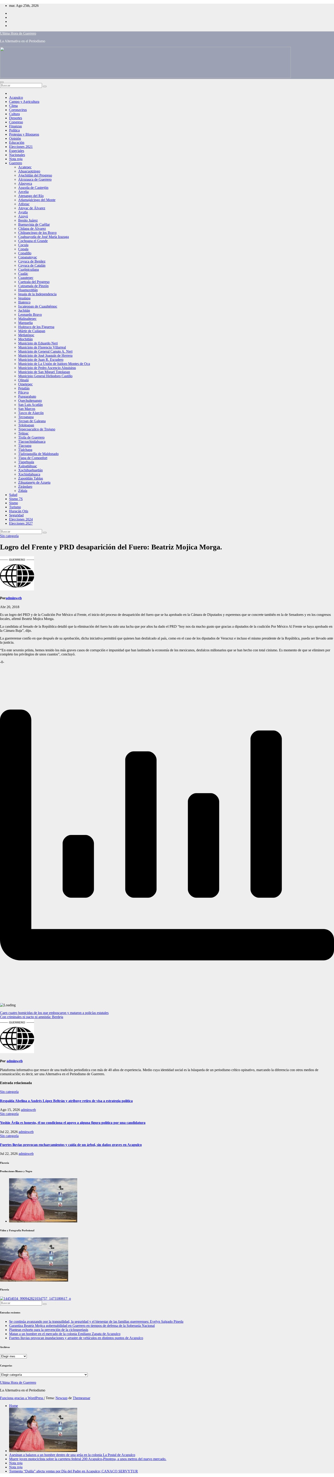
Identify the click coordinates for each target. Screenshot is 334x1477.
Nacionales (17, 155)
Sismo (13, 503)
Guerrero (15, 163)
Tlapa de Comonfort (32, 458)
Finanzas (15, 126)
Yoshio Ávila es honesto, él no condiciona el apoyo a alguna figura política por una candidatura (72, 1123)
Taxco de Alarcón (31, 413)
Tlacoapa (24, 446)
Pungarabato (27, 396)
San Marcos (26, 409)
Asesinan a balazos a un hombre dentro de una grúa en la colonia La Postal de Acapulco (72, 1455)
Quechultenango (30, 400)
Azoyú (23, 216)
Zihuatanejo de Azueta (34, 482)
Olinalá (23, 380)
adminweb (14, 598)
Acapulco (16, 97)
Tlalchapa (25, 450)
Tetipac (23, 433)
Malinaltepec (27, 319)
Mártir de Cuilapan (31, 331)
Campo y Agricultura (24, 102)
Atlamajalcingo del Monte (36, 200)
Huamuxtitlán (28, 290)
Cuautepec (25, 278)
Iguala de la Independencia (37, 294)
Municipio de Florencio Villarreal (42, 347)
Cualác (23, 274)
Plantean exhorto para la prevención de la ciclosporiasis (48, 1330)
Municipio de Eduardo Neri (38, 343)
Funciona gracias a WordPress (22, 1398)
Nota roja (15, 159)
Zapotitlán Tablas (30, 478)
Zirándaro (25, 486)
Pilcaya (23, 392)
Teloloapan (26, 425)
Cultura (14, 114)
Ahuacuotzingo (29, 171)
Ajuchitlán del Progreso (35, 175)
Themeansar (81, 1398)
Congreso (16, 122)
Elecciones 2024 (21, 519)
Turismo (15, 507)
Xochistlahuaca (29, 474)
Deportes (15, 118)
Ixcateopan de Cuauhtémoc (37, 306)
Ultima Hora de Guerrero (18, 33)
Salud (13, 495)
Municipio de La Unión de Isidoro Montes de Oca (54, 364)
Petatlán (24, 388)
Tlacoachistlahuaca (31, 441)
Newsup (61, 1398)
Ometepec (25, 384)
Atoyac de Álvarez (31, 208)
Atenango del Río (31, 196)
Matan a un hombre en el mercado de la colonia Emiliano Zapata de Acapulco (64, 1334)
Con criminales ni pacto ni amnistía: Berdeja (31, 1017)
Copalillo (24, 253)
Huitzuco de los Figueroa (36, 327)
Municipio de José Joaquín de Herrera (45, 355)
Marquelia (25, 323)
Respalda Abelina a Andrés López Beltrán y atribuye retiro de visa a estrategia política (66, 1101)
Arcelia (23, 192)
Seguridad (16, 515)
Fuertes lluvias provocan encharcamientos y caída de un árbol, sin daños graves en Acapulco (71, 1145)
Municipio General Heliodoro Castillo (45, 376)
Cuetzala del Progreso (34, 282)
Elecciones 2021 (21, 147)
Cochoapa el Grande (33, 241)
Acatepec (25, 167)
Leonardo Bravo (30, 314)
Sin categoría (9, 536)
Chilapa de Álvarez (32, 228)
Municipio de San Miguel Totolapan (44, 372)
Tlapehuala (26, 462)
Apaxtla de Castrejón (33, 188)
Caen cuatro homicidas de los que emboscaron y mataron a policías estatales (54, 1013)
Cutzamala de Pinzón (33, 286)
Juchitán (24, 310)
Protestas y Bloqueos (24, 134)
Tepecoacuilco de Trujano (36, 429)
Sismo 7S (16, 499)
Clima (13, 106)
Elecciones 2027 (21, 523)
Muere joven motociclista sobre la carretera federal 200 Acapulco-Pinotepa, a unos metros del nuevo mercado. (87, 1459)
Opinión (15, 138)
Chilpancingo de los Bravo (37, 233)
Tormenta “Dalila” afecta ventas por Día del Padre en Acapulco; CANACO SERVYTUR (73, 1471)
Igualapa (24, 298)
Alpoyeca (25, 183)
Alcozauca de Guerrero (35, 179)
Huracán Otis (18, 511)
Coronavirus (18, 110)
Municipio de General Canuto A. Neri (45, 351)
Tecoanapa (26, 417)
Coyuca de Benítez (31, 261)
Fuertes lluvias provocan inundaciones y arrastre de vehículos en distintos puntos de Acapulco (76, 1338)
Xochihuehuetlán (30, 470)
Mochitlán (25, 339)
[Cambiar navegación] (2, 82)
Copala (23, 249)
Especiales (16, 151)
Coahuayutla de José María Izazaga (43, 237)
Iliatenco (24, 302)
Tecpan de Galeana (32, 421)
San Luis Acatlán (30, 405)
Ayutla (23, 212)
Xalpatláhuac (27, 466)
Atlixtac (24, 204)
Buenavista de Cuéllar (34, 224)
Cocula (23, 245)
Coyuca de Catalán (31, 265)
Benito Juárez (28, 220)
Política (14, 130)
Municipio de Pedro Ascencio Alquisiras (47, 368)
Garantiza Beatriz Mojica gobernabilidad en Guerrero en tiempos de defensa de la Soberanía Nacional (82, 1326)
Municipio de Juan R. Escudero (40, 360)
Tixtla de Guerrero (31, 437)
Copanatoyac (27, 257)
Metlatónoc (26, 335)
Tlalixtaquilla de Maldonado (38, 454)
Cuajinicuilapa (28, 269)
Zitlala (22, 491)
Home (13, 1406)
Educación (16, 142)
